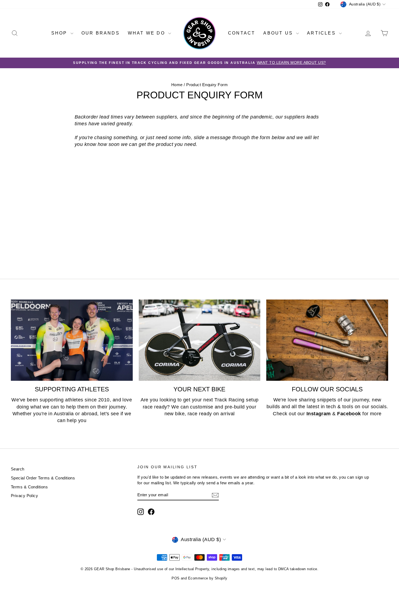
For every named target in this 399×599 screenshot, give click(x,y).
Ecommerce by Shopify (207, 578)
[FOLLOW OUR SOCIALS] (327, 340)
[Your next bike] (200, 340)
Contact (241, 33)
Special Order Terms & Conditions (43, 478)
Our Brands (100, 33)
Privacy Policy (24, 495)
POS (175, 578)
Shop (60, 33)
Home (177, 84)
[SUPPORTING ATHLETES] (72, 340)
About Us (279, 33)
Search (17, 469)
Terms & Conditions (29, 487)
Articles (322, 33)
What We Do (147, 33)
